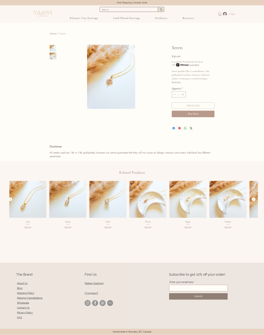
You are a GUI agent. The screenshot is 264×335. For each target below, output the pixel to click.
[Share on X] (191, 128)
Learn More (194, 64)
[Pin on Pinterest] (179, 128)
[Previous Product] (10, 199)
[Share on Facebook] (174, 128)
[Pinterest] (103, 303)
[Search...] (161, 9)
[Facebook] (95, 303)
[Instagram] (88, 303)
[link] (220, 14)
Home (53, 33)
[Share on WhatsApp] (185, 128)
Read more (176, 82)
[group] (132, 205)
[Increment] (183, 94)
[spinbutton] (179, 94)
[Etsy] (110, 303)
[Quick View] (27, 199)
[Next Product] (253, 199)
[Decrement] (174, 94)
